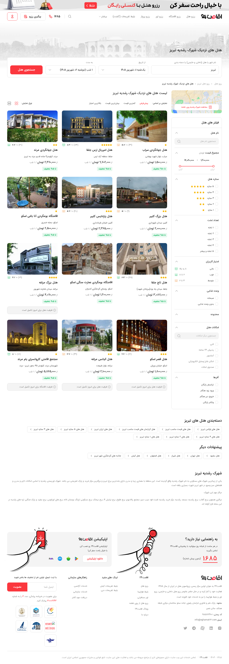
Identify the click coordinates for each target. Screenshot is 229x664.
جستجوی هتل (26, 70)
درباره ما (144, 614)
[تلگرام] (194, 628)
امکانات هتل (212, 327)
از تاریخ (142, 62)
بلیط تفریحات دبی (109, 590)
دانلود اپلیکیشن (95, 559)
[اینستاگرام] (220, 628)
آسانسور (210, 355)
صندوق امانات (207, 367)
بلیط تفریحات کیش (109, 586)
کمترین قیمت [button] (129, 103)
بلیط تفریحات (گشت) (124, 16)
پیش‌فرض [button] (144, 103)
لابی (212, 344)
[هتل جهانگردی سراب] (142, 126)
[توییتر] (185, 628)
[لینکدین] (211, 628)
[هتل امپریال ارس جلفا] (87, 126)
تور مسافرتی (142, 597)
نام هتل (215, 133)
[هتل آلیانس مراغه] (87, 335)
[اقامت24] (211, 578)
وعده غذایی (213, 291)
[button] (16, 103)
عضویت (17, 587)
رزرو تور (159, 16)
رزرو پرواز (145, 16)
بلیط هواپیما (143, 591)
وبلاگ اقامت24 (141, 609)
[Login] (12, 16)
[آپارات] (202, 628)
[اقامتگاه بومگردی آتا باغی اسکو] (32, 192)
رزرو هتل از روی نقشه (138, 603)
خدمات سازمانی (80, 591)
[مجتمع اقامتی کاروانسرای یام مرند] (32, 335)
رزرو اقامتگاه (175, 16)
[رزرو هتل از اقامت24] (211, 16)
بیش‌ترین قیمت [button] (112, 103)
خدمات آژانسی (80, 586)
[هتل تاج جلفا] (142, 259)
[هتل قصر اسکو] (142, 335)
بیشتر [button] (104, 16)
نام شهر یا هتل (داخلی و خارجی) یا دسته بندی (195, 62)
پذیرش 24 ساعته (206, 350)
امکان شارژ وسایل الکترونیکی (201, 361)
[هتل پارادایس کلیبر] (87, 192)
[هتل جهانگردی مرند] (32, 126)
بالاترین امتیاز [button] (95, 103)
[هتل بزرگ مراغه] (32, 259)
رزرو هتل (190, 16)
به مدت (89, 62)
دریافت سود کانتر (79, 597)
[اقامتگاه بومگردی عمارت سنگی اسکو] (87, 259)
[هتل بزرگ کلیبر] (142, 192)
